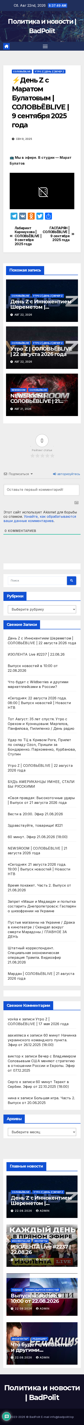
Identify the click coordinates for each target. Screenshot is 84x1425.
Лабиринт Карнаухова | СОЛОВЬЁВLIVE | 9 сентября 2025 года (28, 236)
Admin (45, 1210)
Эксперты (40, 1241)
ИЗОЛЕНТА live (21, 1241)
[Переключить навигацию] (45, 46)
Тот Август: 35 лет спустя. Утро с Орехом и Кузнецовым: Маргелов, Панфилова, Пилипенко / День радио (41, 724)
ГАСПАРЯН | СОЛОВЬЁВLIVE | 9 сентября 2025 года (56, 234)
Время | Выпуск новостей (42, 1290)
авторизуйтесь (68, 474)
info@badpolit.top (62, 1417)
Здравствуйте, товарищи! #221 (35, 825)
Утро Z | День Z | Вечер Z (49, 71)
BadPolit (35, 1417)
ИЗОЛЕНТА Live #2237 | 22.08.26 (36, 654)
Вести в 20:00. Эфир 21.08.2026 (35, 814)
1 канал (17, 1290)
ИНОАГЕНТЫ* (20, 1339)
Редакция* (40, 1339)
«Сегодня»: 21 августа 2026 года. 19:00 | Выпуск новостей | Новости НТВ (39, 869)
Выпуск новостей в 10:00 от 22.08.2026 (36, 1298)
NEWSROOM (18, 390)
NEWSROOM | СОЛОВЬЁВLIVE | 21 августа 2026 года (35, 401)
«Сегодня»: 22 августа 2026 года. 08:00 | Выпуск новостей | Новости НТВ (39, 703)
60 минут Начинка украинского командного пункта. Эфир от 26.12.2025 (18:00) (42, 1040)
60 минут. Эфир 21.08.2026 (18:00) (38, 837)
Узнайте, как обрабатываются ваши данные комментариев (39, 518)
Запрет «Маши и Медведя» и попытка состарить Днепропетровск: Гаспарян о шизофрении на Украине (42, 906)
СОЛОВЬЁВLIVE (22, 71)
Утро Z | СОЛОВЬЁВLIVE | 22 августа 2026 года (41, 351)
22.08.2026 (24, 1210)
